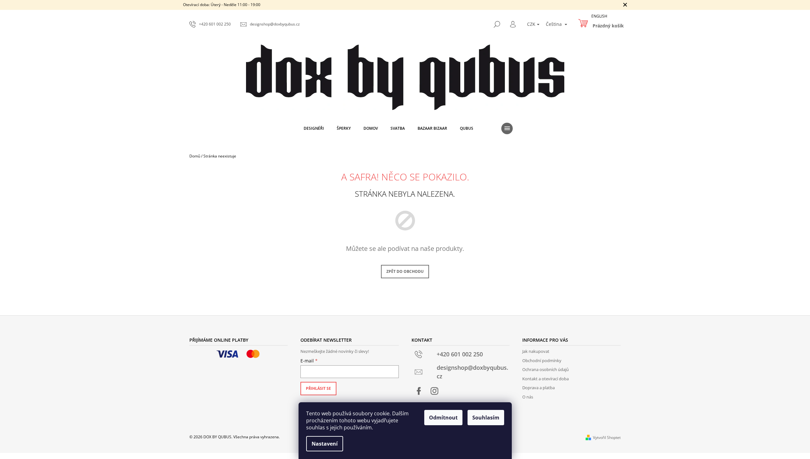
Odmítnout (443, 417)
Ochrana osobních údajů (545, 369)
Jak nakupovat (535, 351)
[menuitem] (313, 128)
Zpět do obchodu (405, 271)
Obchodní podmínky (541, 360)
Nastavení (325, 443)
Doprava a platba (538, 387)
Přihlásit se (318, 388)
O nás (527, 397)
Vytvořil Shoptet (607, 437)
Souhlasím (485, 417)
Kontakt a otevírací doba (545, 379)
